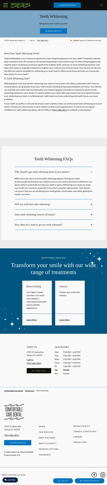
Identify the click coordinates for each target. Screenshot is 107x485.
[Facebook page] (94, 474)
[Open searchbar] (101, 5)
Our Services (46, 432)
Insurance (45, 455)
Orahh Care (80, 442)
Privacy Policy (81, 426)
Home (42, 426)
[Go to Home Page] (20, 5)
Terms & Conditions (84, 431)
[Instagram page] (102, 474)
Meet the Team (47, 438)
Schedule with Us (67, 5)
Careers (78, 437)
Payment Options (49, 449)
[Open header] (5, 5)
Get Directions (39, 371)
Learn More (31, 319)
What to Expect (48, 443)
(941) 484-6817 (42, 40)
